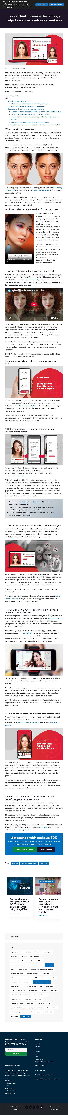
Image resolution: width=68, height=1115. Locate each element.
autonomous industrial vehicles (19, 960)
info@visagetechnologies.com (45, 1075)
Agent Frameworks (16, 952)
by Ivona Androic (20, 68)
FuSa (41, 986)
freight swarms (15, 986)
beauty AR (15, 863)
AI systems (14, 956)
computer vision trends (17, 973)
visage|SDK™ (8, 1080)
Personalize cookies (8, 6)
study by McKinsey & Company (30, 502)
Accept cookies (42, 4)
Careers (37, 1051)
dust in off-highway (36, 977)
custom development (32, 973)
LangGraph (34, 995)
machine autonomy (16, 999)
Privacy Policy (49, 1107)
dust (25, 977)
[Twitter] (34, 1107)
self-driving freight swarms (18, 1012)
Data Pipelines (45, 973)
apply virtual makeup (41, 190)
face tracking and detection (29, 863)
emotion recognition (50, 977)
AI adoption (28, 952)
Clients (37, 1049)
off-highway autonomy (17, 1003)
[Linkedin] (26, 1107)
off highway (38, 999)
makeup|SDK (33, 280)
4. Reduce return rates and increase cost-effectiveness (30, 122)
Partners (37, 1046)
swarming (38, 1012)
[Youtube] (41, 1107)
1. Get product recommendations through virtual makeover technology (36, 112)
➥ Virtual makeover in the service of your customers (29, 104)
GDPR (12, 990)
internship (44, 990)
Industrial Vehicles (33, 990)
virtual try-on (43, 863)
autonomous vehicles (16, 965)
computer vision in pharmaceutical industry (42, 969)
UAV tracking (14, 1016)
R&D (47, 1007)
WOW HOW (28, 633)
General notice (54, 1109)
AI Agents (37, 952)
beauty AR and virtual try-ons (28, 722)
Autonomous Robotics (37, 960)
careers (13, 969)
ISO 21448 (54, 990)
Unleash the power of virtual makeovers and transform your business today (35, 125)
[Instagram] (37, 1107)
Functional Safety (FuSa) (29, 986)
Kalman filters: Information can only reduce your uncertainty (19, 903)
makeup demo (23, 830)
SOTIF (30, 1012)
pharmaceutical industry (43, 1003)
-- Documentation (10, 1083)
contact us (44, 827)
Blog (36, 1056)
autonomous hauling (35, 956)
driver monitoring (15, 977)
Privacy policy (39, 1059)
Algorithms (23, 956)
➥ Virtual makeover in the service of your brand (28, 106)
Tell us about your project (24, 849)
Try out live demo (46, 849)
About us (37, 1044)
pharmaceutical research (35, 1007)
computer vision (23, 969)
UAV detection (49, 1012)
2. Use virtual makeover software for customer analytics (30, 114)
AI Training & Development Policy (44, 1061)
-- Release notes (10, 1085)
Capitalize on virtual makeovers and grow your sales (26, 109)
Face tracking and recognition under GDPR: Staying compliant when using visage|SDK (48, 904)
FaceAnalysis (20, 476)
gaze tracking (49, 986)
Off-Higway (30, 1003)
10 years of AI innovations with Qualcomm (16, 1070)
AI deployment (47, 952)
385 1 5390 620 (41, 1070)
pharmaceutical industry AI (18, 1007)
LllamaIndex (44, 995)
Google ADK (21, 990)
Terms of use (57, 1107)
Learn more (13, 910)
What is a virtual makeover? (17, 101)
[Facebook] (30, 1107)
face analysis (14, 982)
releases (54, 1007)
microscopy (28, 999)
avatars (40, 965)
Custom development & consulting (15, 1073)
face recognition (26, 982)
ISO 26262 (13, 995)
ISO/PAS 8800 (24, 995)
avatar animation (30, 965)
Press (36, 1054)
